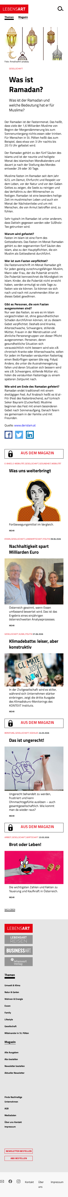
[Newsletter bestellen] (2, 1181)
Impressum (57, 1182)
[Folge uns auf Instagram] (18, 1181)
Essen (8, 1006)
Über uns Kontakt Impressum (13, 1124)
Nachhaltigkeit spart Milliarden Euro (29, 549)
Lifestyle (9, 1019)
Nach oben (10, 909)
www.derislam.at (25, 425)
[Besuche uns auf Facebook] (10, 1181)
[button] (11, 17)
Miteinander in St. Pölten (17, 1033)
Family (8, 1012)
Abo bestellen (11, 1059)
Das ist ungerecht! (26, 740)
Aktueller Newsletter (14, 1073)
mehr (12, 530)
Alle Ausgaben (12, 1052)
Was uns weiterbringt (30, 470)
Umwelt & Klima (12, 985)
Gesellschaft (10, 1026)
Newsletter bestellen (15, 1066)
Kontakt (29, 1182)
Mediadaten (10, 1115)
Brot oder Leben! (25, 844)
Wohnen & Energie (14, 999)
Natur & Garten (12, 992)
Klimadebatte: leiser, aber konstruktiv (33, 644)
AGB (6, 1108)
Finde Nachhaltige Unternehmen (13, 1099)
